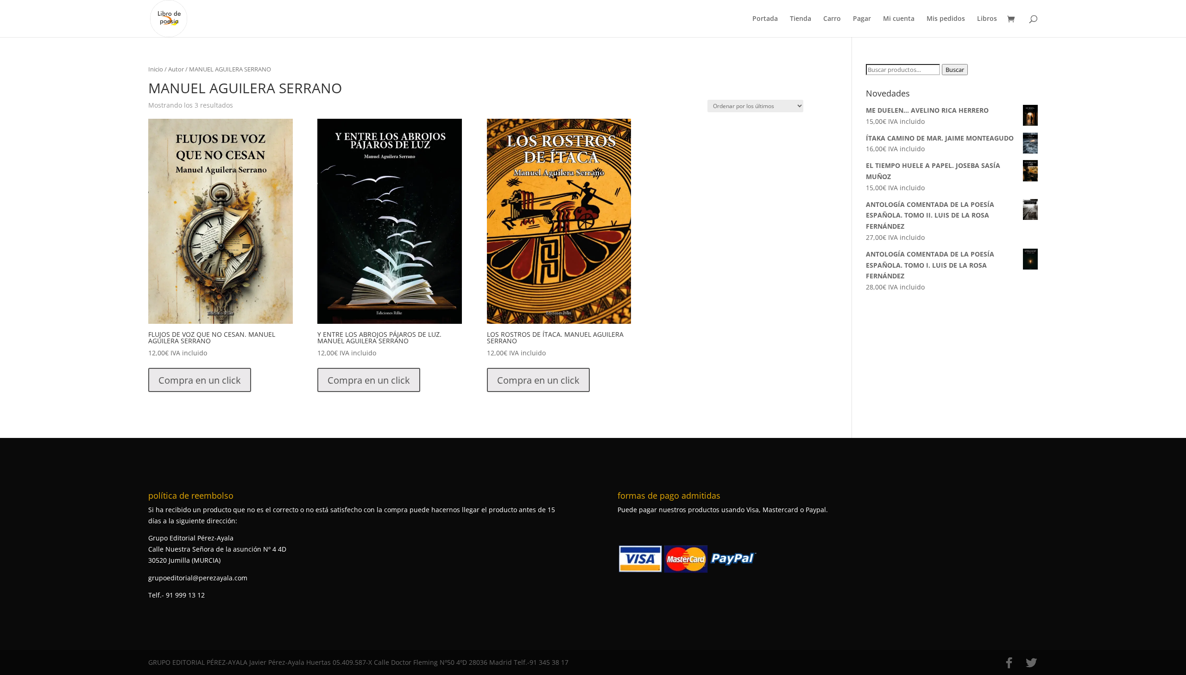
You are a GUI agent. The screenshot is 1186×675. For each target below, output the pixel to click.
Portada (765, 19)
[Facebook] (1009, 663)
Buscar (955, 69)
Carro (832, 19)
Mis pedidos (946, 19)
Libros (987, 19)
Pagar (862, 19)
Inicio (155, 69)
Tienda (800, 19)
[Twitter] (1031, 663)
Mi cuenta (899, 19)
